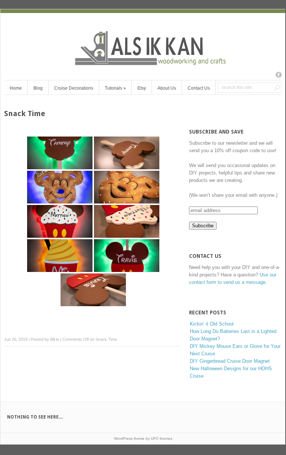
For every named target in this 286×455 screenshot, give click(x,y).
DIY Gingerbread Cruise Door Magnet (230, 361)
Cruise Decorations (73, 88)
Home (16, 88)
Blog (38, 88)
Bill (52, 339)
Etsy (141, 88)
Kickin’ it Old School (212, 324)
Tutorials (115, 88)
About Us (166, 88)
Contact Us (199, 88)
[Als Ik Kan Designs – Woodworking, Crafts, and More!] (143, 63)
